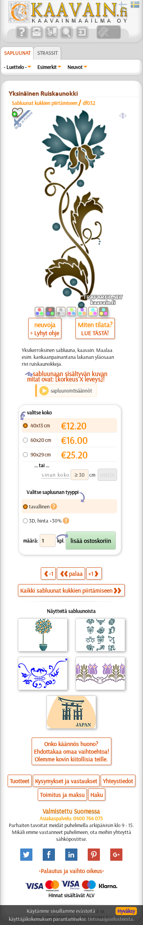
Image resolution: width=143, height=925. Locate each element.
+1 (90, 573)
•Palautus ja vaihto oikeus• (71, 871)
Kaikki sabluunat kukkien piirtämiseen (66, 590)
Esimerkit (47, 67)
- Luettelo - (15, 67)
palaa (76, 573)
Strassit (47, 52)
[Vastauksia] (21, 37)
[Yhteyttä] (36, 37)
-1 (51, 573)
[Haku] (66, 37)
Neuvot (75, 67)
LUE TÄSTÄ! (95, 333)
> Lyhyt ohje (45, 333)
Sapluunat (17, 52)
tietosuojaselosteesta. (111, 918)
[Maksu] (51, 37)
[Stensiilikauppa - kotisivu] (67, 21)
